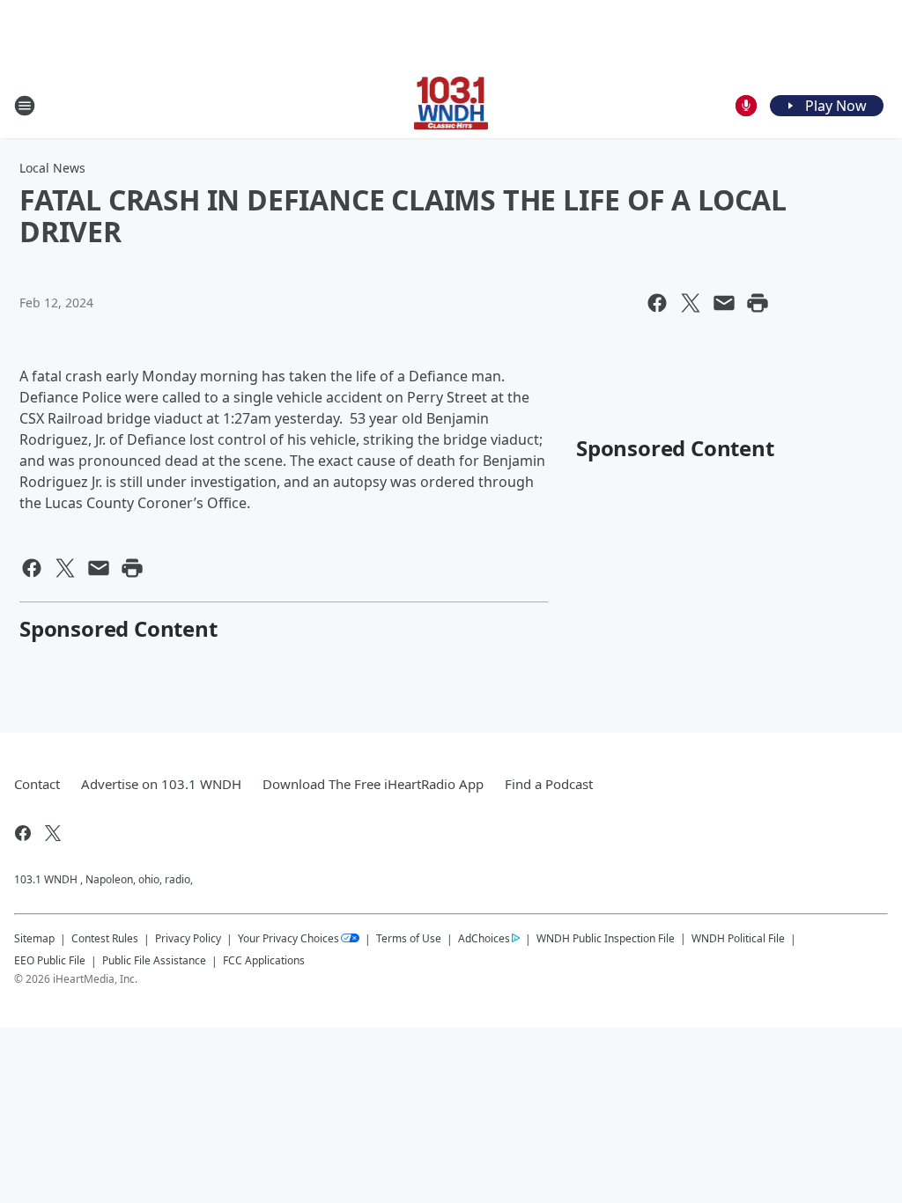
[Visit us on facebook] (22, 833)
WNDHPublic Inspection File (605, 938)
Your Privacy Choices (288, 938)
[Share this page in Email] (724, 303)
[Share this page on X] (690, 303)
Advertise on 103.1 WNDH (161, 784)
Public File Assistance (154, 960)
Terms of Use (408, 938)
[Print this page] (757, 303)
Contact (37, 784)
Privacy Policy (188, 938)
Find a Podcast (549, 784)
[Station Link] (451, 105)
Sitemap (34, 938)
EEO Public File (49, 960)
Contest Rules (104, 938)
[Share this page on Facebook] (657, 303)
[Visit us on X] (52, 833)
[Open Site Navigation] (24, 105)
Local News (52, 167)
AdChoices (484, 938)
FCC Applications (264, 960)
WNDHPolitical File (738, 938)
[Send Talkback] (746, 105)
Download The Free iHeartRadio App (373, 784)
